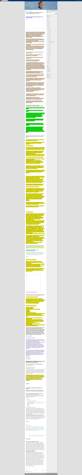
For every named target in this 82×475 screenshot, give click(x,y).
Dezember (49, 28)
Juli (48, 55)
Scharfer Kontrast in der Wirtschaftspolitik (32, 250)
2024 (48, 18)
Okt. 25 (49, 34)
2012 (48, 27)
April (48, 57)
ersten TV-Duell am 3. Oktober (34, 408)
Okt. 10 (49, 47)
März (48, 58)
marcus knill (50, 76)
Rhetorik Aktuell (49, 70)
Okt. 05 (49, 50)
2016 (48, 24)
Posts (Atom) (30, 471)
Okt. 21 (49, 37)
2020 (48, 21)
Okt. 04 (49, 51)
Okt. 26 (49, 33)
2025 (48, 17)
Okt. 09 (49, 48)
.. (43, 295)
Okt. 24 (49, 35)
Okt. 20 (49, 38)
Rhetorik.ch (49, 68)
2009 (48, 62)
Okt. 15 (49, 43)
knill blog (32, 3)
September (49, 53)
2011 (48, 60)
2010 (48, 61)
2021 (48, 20)
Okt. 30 (49, 31)
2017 (48, 23)
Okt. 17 (49, 40)
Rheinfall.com (49, 69)
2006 (48, 64)
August (49, 54)
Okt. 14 (49, 44)
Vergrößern (27, 397)
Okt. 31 (49, 30)
